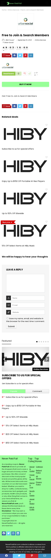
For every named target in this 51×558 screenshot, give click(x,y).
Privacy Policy (39, 483)
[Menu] (3, 3)
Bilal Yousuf (9, 40)
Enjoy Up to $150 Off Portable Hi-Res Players (23, 181)
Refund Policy (39, 471)
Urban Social (8, 42)
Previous (4, 359)
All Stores (38, 477)
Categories (40, 467)
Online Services (13, 10)
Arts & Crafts (31, 508)
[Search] (47, 3)
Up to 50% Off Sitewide (13, 213)
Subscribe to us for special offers (18, 148)
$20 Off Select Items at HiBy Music (22, 434)
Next (46, 359)
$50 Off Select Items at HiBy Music (22, 442)
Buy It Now (25, 84)
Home (4, 10)
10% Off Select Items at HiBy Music (18, 245)
